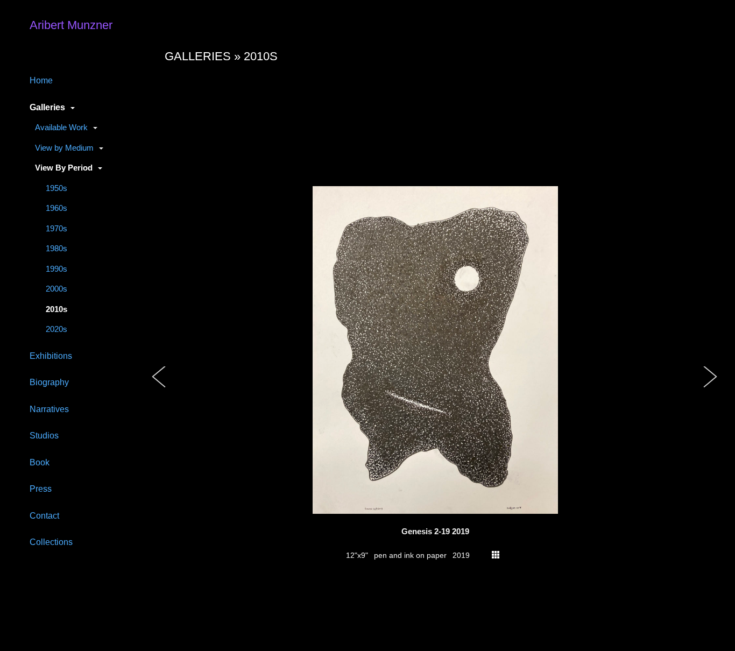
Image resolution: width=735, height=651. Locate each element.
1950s (56, 188)
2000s (56, 288)
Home (41, 80)
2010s (56, 309)
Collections (51, 542)
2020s (56, 329)
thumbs (495, 554)
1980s (56, 248)
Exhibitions (51, 355)
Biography (49, 382)
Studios (44, 435)
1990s (56, 268)
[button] (159, 388)
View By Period (64, 167)
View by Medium (64, 147)
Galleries (47, 107)
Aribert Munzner (71, 25)
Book (40, 462)
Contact (44, 515)
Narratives (49, 409)
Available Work (61, 127)
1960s (56, 208)
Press (41, 488)
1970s (56, 228)
